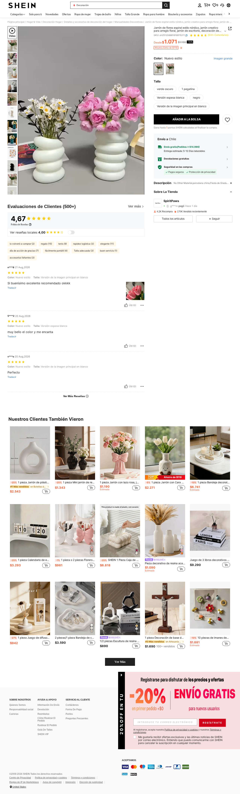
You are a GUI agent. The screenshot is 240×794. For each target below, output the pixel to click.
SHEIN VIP (43, 734)
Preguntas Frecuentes (77, 718)
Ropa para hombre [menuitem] (153, 14)
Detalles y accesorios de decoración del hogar (88, 22)
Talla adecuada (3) (84, 250)
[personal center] (199, 5)
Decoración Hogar (52, 22)
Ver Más (120, 661)
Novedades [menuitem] (52, 14)
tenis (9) (62, 243)
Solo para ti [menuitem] (35, 14)
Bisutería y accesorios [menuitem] (180, 14)
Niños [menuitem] (118, 14)
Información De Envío (48, 705)
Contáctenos (72, 705)
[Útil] (126, 305)
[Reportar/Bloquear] (142, 305)
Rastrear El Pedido (47, 725)
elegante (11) (107, 243)
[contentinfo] (178, 767)
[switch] (71, 232)
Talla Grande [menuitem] (132, 14)
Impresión (70, 782)
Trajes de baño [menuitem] (102, 14)
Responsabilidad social (21, 709)
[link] (207, 5)
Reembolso (43, 714)
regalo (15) (46, 243)
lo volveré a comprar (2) (22, 243)
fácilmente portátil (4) (56, 250)
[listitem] (30, 462)
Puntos (69, 714)
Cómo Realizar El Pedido (47, 719)
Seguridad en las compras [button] (178, 167)
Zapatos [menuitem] (200, 14)
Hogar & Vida (33, 22)
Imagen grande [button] (223, 58)
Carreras (13, 714)
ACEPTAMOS (129, 760)
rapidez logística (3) (83, 243)
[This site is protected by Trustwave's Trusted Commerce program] (125, 774)
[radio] (158, 69)
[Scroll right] (229, 14)
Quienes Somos (17, 705)
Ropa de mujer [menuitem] (82, 14)
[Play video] (81, 110)
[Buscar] (166, 5)
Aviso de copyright (52, 782)
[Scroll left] (224, 14)
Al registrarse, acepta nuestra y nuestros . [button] (177, 731)
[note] (165, 477)
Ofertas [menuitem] (66, 14)
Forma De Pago (74, 709)
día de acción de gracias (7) (24, 250)
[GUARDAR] (227, 119)
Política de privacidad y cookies (51, 777)
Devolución (43, 709)
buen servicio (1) (108, 250)
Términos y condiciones (83, 777)
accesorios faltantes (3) (22, 257)
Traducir (12, 288)
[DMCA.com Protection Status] (133, 774)
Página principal (16, 22)
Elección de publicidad (91, 782)
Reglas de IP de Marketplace (24, 782)
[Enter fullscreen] (140, 191)
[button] (222, 5)
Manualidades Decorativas (129, 22)
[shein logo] (22, 5)
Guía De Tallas (45, 729)
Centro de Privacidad (20, 777)
